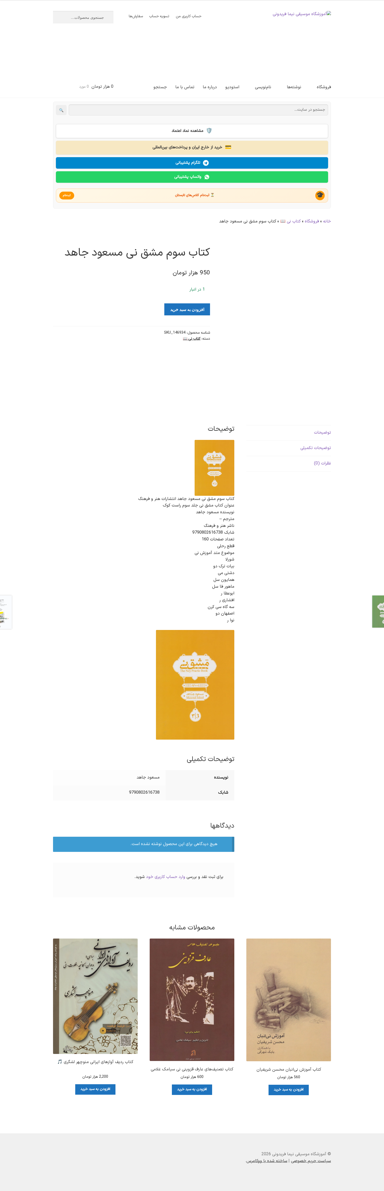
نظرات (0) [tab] (322, 463)
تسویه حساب (159, 16)
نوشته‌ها (294, 87)
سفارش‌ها (136, 16)
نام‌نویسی (263, 87)
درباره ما (210, 87)
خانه (327, 221)
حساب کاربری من (188, 16)
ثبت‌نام (67, 195)
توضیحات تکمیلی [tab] (315, 448)
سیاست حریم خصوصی (311, 1161)
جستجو (160, 87)
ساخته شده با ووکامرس (266, 1161)
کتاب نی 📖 (290, 221)
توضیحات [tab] (322, 432)
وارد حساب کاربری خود (165, 877)
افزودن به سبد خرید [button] (289, 1089)
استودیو (232, 87)
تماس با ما (184, 87)
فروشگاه (324, 87)
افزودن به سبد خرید (187, 309)
